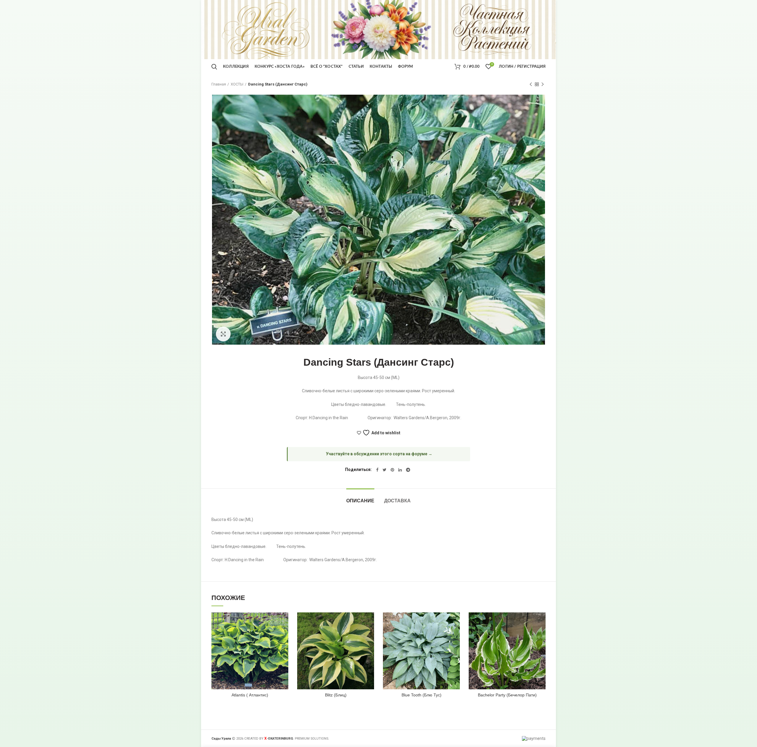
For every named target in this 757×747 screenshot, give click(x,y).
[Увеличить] (223, 334)
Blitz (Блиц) (336, 695)
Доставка (397, 500)
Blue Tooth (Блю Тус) (421, 695)
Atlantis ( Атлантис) (250, 695)
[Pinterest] (392, 470)
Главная (218, 84)
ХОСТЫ (237, 84)
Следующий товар (543, 84)
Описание (360, 500)
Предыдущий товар (531, 84)
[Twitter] (385, 470)
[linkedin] (400, 470)
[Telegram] (408, 470)
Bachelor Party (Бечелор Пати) (507, 695)
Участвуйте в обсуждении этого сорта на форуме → (379, 453)
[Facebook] (377, 470)
